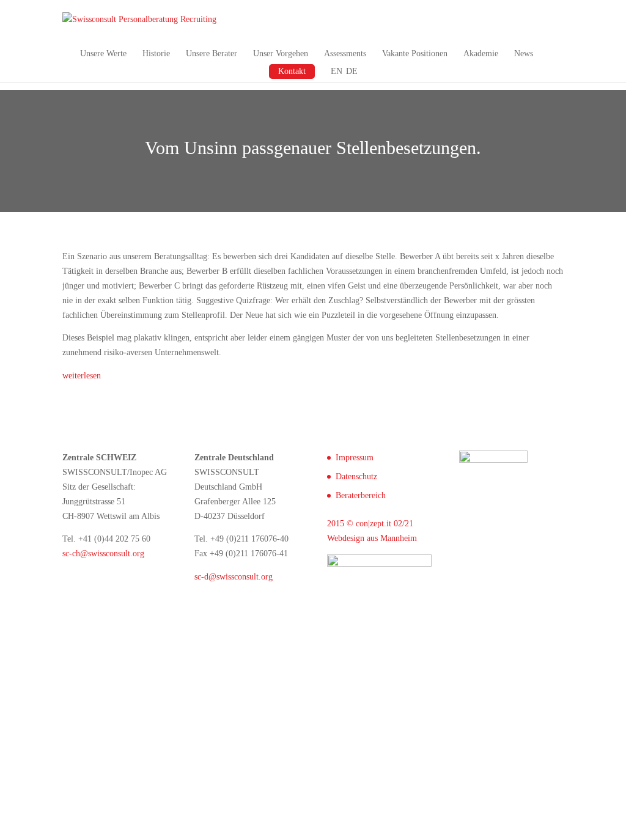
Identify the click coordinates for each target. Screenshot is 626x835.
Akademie (480, 54)
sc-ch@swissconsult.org (103, 553)
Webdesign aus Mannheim (372, 538)
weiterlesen (81, 375)
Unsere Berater (211, 54)
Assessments (345, 54)
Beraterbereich (361, 495)
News (523, 54)
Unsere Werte (103, 54)
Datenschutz (356, 476)
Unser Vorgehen (280, 54)
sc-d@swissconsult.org (233, 576)
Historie (156, 54)
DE (352, 71)
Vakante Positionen (414, 54)
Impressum (355, 457)
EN (336, 71)
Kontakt (292, 71)
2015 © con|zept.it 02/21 (370, 523)
